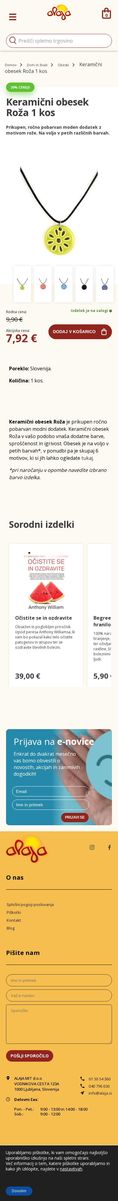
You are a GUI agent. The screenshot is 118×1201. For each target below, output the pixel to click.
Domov (11, 65)
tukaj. (87, 458)
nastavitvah (71, 1169)
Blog (11, 928)
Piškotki (14, 912)
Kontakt (14, 920)
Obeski (63, 65)
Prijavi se (75, 817)
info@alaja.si (100, 1093)
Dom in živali (37, 65)
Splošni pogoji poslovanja (30, 904)
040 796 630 (99, 1086)
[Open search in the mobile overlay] (59, 41)
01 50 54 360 (99, 1079)
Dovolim (19, 1190)
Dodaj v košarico (74, 331)
